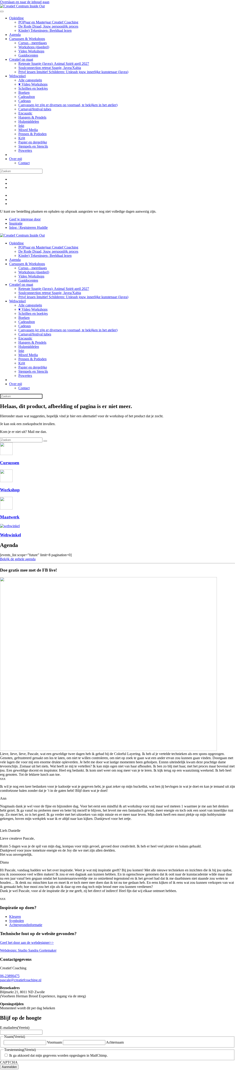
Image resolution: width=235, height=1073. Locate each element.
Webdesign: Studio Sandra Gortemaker (28, 950)
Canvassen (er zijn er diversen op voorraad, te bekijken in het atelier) (68, 105)
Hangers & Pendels (32, 117)
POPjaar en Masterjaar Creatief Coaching (48, 22)
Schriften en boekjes (33, 88)
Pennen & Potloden (32, 134)
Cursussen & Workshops (27, 39)
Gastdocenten (28, 55)
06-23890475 (10, 976)
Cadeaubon (26, 97)
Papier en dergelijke (32, 142)
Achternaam (115, 1042)
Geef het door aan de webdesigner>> (27, 942)
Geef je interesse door (25, 219)
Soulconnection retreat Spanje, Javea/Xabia (49, 68)
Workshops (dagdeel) (33, 47)
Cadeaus (24, 101)
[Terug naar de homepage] (22, 6)
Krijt (21, 138)
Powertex (25, 150)
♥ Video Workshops (33, 84)
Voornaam (54, 1042)
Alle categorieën (30, 80)
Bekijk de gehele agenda (18, 559)
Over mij (15, 159)
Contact (24, 163)
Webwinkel (17, 76)
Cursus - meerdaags (32, 43)
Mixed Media (28, 130)
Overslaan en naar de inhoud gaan (24, 2)
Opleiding (16, 18)
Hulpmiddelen (28, 121)
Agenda (15, 35)
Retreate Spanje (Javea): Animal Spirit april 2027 (53, 64)
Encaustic (25, 113)
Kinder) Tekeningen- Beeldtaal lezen (45, 30)
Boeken (24, 92)
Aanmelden (9, 1067)
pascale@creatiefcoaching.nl (20, 980)
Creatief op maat (21, 59)
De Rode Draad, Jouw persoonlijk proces (48, 26)
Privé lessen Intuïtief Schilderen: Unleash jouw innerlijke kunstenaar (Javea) (73, 72)
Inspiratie (15, 223)
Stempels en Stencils (33, 146)
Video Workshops (31, 51)
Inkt (21, 126)
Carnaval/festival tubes (34, 109)
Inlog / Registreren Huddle (28, 227)
